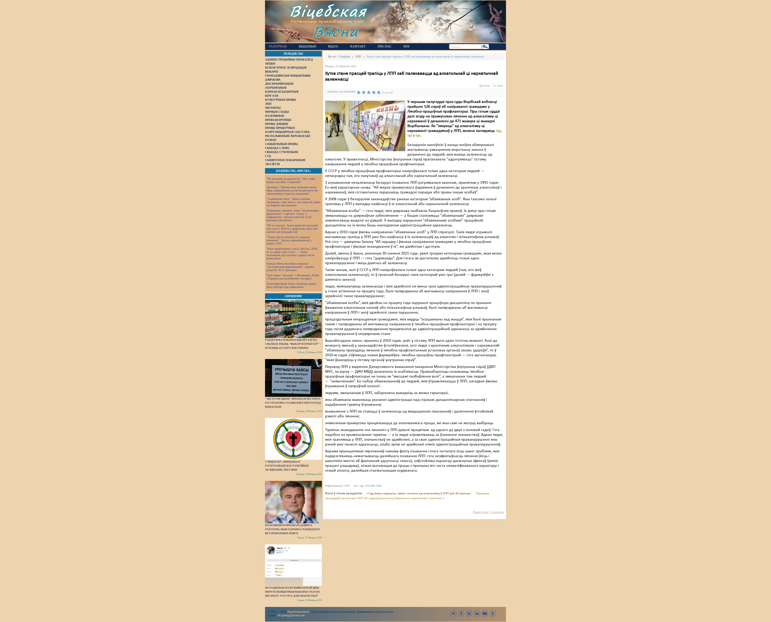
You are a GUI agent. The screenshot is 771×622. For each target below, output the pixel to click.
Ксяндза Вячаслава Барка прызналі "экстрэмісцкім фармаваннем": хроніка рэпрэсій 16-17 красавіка (290, 267)
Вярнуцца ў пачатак (488, 512)
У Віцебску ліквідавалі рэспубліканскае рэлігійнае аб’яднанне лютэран (287, 465)
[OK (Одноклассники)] (492, 613)
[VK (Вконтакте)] (476, 613)
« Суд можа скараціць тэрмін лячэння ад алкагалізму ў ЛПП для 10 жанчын (418, 493)
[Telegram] (453, 613)
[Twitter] (469, 613)
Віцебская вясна (298, 611)
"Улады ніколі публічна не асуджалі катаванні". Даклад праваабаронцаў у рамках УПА (289, 240)
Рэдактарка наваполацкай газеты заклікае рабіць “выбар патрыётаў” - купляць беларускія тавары (293, 343)
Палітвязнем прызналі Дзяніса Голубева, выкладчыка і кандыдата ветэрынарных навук (292, 529)
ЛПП (347, 486)
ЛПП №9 (370, 486)
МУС (379, 486)
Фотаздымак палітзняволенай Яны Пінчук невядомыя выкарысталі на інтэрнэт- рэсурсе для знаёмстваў (292, 591)
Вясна (335, 31)
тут (498, 131)
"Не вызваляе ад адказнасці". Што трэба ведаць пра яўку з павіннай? (291, 180)
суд (361, 486)
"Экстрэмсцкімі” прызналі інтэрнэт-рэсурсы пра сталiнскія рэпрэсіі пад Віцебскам (293, 402)
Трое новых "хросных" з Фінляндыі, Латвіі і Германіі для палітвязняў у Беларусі (293, 277)
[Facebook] (461, 613)
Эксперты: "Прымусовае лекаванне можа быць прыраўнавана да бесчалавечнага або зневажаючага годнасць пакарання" (292, 190)
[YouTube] (484, 613)
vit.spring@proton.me (291, 615)
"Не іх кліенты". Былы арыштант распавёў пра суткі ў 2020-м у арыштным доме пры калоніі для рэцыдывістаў (292, 228)
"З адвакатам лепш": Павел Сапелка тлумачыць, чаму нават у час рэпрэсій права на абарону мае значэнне (293, 202)
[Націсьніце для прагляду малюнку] (365, 125)
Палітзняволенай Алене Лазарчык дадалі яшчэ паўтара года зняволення (291, 285)
